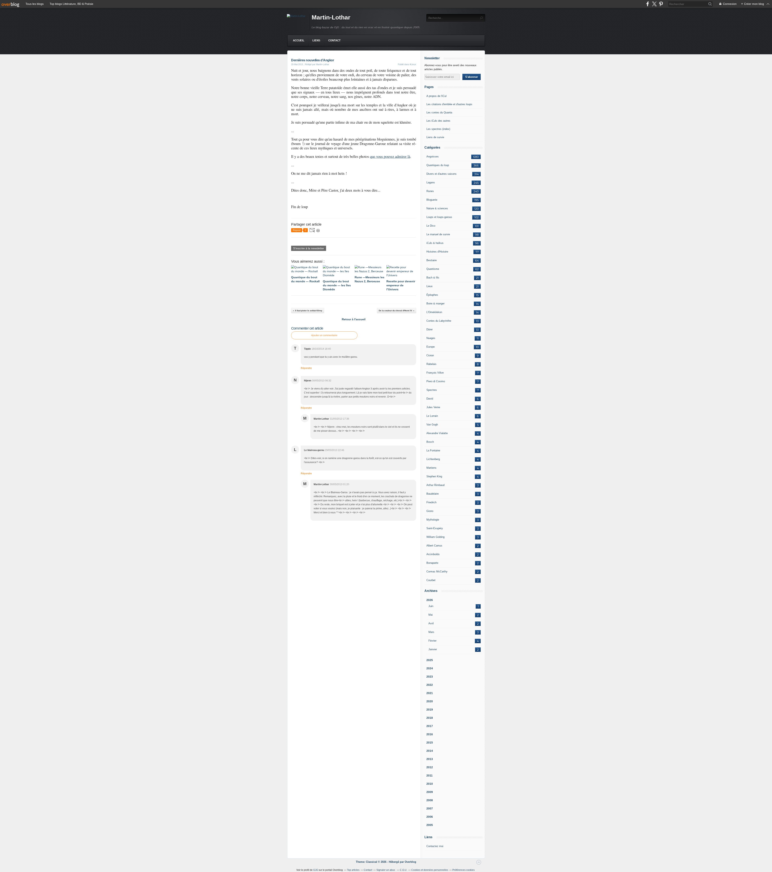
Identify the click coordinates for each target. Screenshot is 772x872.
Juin (430, 606)
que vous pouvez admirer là (390, 156)
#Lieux (413, 64)
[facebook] (647, 4)
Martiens (431, 467)
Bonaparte (432, 562)
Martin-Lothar (331, 17)
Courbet (430, 580)
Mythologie (432, 519)
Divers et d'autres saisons (441, 173)
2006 (429, 816)
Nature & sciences (437, 208)
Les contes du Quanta (439, 112)
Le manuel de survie (438, 234)
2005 (429, 825)
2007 (429, 808)
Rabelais (431, 364)
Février (432, 640)
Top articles (353, 870)
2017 (429, 726)
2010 (429, 783)
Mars (431, 632)
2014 (429, 750)
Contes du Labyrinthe (438, 320)
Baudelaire (432, 493)
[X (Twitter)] (654, 4)
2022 (429, 684)
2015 (429, 742)
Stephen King (434, 476)
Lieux (429, 286)
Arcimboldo (432, 554)
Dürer (429, 329)
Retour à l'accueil (353, 319)
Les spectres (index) (438, 128)
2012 (429, 767)
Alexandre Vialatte (437, 433)
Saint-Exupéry (434, 528)
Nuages (430, 338)
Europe (430, 346)
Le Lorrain (432, 415)
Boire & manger (435, 303)
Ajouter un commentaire (324, 335)
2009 (429, 792)
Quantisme (432, 268)
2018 (429, 717)
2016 (429, 734)
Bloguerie (431, 199)
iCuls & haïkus (434, 242)
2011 (429, 775)
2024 (429, 668)
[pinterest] (660, 4)
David (429, 398)
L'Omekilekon (434, 312)
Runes (430, 191)
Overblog (410, 861)
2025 (429, 660)
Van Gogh (432, 424)
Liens (316, 40)
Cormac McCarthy (437, 571)
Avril (431, 623)
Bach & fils (432, 277)
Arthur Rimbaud (435, 485)
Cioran (430, 355)
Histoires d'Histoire (437, 251)
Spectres (431, 389)
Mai (430, 614)
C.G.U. (403, 870)
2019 (429, 709)
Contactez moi (434, 846)
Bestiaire (431, 260)
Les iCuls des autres (438, 120)
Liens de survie (435, 137)
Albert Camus (434, 545)
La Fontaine (433, 450)
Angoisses (432, 156)
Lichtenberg (433, 459)
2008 (429, 800)
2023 (429, 676)
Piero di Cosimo (435, 381)
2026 (429, 600)
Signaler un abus (386, 870)
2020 (429, 701)
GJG (315, 870)
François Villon (435, 372)
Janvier (432, 649)
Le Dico (430, 225)
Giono (429, 511)
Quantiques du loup (437, 165)
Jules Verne (433, 407)
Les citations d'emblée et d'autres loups (449, 104)
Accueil (298, 40)
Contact (334, 40)
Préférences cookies (463, 870)
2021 (429, 693)
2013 (429, 759)
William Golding (435, 536)
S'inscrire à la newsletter (308, 248)
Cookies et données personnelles (429, 870)
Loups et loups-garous (439, 217)
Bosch (430, 441)
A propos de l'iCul (436, 96)
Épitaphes (432, 294)
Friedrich (431, 502)
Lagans (430, 182)
